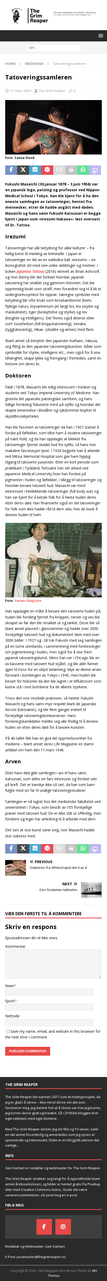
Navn (9, 985)
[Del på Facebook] (11, 170)
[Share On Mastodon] (95, 170)
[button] (100, 36)
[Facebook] (44, 1227)
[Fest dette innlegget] (47, 170)
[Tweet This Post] (23, 170)
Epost (10, 1000)
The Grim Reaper (52, 90)
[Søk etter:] (54, 47)
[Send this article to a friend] (59, 170)
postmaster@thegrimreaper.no (41, 1256)
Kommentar (15, 946)
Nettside (12, 1015)
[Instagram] (63, 1227)
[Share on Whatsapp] (83, 170)
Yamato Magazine (28, 600)
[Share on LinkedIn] (35, 170)
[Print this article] (71, 170)
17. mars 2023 (20, 90)
